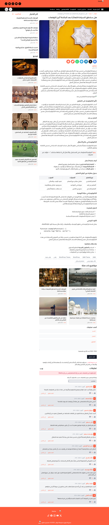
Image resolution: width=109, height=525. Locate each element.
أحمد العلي (88, 495)
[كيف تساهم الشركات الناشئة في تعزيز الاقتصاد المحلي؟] (83, 282)
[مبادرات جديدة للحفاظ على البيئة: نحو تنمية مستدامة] (83, 311)
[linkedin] (86, 61)
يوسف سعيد (88, 434)
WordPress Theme (64, 257)
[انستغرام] (13, 3)
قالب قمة (48, 257)
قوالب (95, 13)
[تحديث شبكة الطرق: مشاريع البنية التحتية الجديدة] (25, 49)
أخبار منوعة (96, 9)
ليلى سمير (89, 422)
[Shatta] (101, 3)
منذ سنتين (94, 67)
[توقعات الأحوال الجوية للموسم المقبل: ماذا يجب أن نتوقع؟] (25, 31)
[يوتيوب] (16, 3)
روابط (84, 252)
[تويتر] (19, 3)
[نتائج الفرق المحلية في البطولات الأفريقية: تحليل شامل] (25, 72)
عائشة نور (89, 386)
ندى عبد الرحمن (88, 446)
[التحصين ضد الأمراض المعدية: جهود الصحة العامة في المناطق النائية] (25, 153)
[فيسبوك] (9, 3)
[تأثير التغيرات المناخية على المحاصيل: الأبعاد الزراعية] (25, 126)
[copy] (73, 61)
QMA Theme (86, 257)
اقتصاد (89, 9)
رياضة (58, 9)
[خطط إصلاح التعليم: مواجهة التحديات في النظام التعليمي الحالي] (25, 99)
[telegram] (81, 61)
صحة (90, 13)
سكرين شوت (81, 9)
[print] (68, 61)
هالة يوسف (89, 469)
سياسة (52, 9)
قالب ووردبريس (91, 261)
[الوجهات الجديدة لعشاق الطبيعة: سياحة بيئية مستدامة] (53, 282)
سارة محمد (89, 398)
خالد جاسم (89, 458)
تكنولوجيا (73, 9)
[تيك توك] (6, 3)
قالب (55, 257)
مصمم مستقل (80, 261)
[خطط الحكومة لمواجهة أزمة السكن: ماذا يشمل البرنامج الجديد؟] (25, 40)
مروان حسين (88, 410)
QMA (94, 257)
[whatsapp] (77, 61)
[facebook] (95, 61)
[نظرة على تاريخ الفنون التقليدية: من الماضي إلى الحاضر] (53, 311)
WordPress (76, 257)
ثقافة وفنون (65, 9)
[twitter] (90, 61)
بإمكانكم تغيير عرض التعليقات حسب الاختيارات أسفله (82, 377)
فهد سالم (89, 483)
